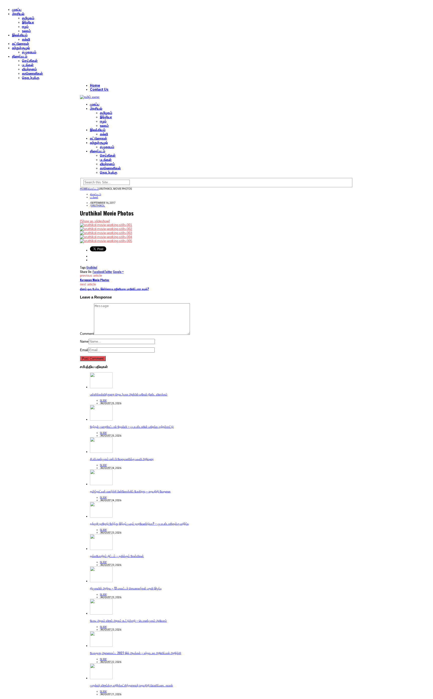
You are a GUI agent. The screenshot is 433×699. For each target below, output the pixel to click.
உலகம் (26, 31)
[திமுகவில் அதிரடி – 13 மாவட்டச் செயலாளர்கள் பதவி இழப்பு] (101, 581)
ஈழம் (25, 27)
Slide (103, 400)
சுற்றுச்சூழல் (21, 48)
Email (84, 350)
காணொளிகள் (32, 73)
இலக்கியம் (20, 35)
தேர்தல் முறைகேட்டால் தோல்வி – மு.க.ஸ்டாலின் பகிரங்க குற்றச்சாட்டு (132, 426)
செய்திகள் (30, 61)
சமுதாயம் (29, 52)
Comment (87, 334)
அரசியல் (18, 14)
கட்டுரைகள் (20, 44)
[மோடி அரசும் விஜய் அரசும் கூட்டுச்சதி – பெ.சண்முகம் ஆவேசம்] (101, 613)
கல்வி (26, 39)
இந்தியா (28, 22)
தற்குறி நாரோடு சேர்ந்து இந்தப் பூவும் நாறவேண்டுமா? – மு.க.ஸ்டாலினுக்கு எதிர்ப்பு (139, 523)
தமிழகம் (28, 18)
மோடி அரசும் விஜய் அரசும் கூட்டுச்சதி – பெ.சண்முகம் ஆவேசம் (128, 620)
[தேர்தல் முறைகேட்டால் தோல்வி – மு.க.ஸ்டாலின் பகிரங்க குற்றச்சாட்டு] (101, 419)
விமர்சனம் (29, 69)
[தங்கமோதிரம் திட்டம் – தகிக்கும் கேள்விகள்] (101, 549)
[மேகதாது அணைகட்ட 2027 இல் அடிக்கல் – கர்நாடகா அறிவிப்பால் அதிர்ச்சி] (101, 646)
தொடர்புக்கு (30, 78)
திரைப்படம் (19, 56)
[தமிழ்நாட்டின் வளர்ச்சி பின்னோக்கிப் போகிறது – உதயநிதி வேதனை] (101, 484)
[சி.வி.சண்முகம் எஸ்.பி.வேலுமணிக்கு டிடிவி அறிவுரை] (101, 452)
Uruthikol (98, 205)
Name (84, 341)
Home (95, 85)
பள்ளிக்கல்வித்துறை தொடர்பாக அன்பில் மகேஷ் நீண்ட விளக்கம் (128, 394)
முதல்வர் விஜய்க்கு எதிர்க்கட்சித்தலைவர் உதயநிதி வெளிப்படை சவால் (131, 685)
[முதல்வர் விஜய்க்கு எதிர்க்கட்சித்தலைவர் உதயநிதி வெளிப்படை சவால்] (101, 678)
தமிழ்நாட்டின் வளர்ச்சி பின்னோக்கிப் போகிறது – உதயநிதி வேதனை (130, 491)
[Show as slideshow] (95, 221)
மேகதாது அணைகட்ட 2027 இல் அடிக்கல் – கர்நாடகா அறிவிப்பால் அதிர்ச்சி (135, 653)
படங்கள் (28, 65)
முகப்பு (16, 10)
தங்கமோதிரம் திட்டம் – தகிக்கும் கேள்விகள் (117, 556)
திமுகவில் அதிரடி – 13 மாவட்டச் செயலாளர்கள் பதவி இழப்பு (126, 588)
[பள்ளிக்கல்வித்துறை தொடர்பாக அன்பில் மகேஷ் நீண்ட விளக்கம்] (101, 387)
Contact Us (99, 89)
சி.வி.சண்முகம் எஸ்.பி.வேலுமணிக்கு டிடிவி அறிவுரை (122, 459)
